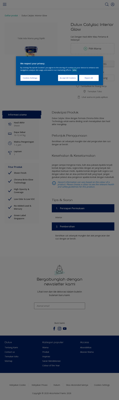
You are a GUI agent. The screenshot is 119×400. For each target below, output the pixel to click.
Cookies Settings (30, 78)
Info (74, 70)
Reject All (89, 78)
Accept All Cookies (68, 78)
